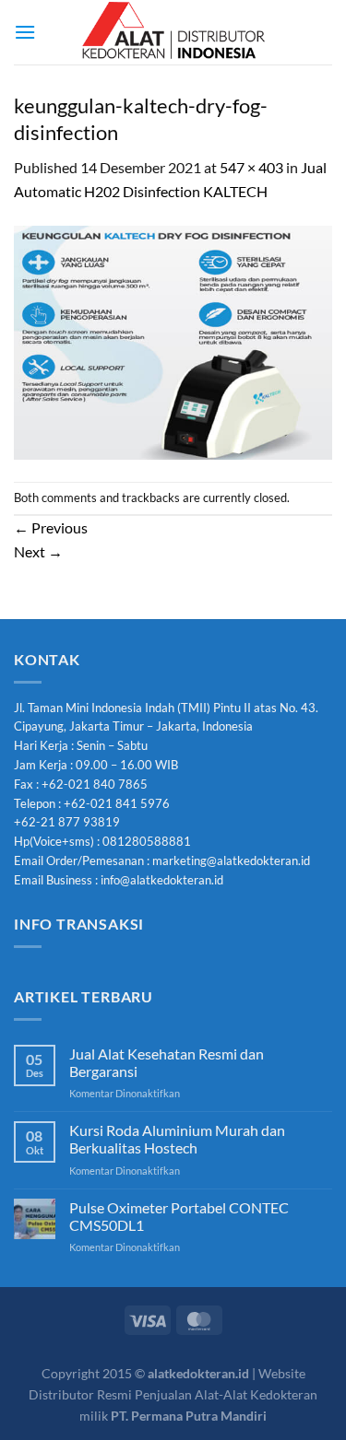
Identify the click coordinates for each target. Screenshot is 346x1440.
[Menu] (25, 31)
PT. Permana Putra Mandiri (189, 1415)
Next (38, 551)
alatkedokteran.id (198, 1373)
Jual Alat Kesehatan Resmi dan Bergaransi (166, 1062)
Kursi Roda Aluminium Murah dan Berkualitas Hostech (177, 1138)
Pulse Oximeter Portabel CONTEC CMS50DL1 (179, 1216)
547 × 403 (251, 167)
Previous (51, 527)
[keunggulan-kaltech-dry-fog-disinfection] (173, 340)
